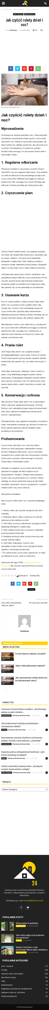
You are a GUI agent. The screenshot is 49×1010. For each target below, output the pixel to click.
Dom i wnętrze (18, 14)
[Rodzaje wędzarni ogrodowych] (7, 926)
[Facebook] (21, 907)
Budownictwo (6, 715)
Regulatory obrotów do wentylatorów (16, 988)
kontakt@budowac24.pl (33, 900)
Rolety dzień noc (30, 14)
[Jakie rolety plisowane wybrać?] (7, 668)
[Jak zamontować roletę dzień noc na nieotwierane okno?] (7, 680)
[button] (45, 3)
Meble (4, 758)
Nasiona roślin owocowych (12, 973)
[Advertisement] (24, 49)
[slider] (8, 575)
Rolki (3, 981)
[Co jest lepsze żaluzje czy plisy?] (7, 656)
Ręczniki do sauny (8, 977)
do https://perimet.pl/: (32, 562)
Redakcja (13, 30)
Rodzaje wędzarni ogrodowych (27, 923)
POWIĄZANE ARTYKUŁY (12, 643)
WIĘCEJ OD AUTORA (11, 647)
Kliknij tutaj (5, 566)
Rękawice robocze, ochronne (13, 992)
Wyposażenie (21, 926)
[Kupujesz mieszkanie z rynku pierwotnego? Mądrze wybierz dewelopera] (7, 950)
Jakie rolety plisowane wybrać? (30, 665)
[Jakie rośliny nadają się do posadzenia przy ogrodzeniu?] (7, 938)
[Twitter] (27, 907)
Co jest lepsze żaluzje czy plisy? (30, 653)
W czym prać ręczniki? (38, 603)
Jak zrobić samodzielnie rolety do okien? (11, 604)
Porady (4, 730)
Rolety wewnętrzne (9, 996)
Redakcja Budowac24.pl (21, 715)
